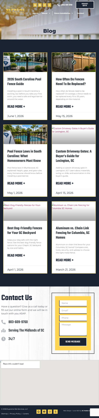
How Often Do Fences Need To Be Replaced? (71, 82)
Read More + (16, 107)
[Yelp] (49, 5)
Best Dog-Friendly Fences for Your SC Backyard (24, 231)
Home (35, 13)
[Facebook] (40, 5)
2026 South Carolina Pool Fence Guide (24, 82)
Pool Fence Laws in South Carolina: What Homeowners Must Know (24, 156)
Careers (26, 414)
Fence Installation (62, 13)
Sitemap (4, 414)
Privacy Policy (15, 414)
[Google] (35, 5)
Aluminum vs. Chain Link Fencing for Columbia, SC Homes (73, 233)
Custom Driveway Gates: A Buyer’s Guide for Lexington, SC (74, 156)
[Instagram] (44, 5)
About (44, 13)
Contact (80, 13)
